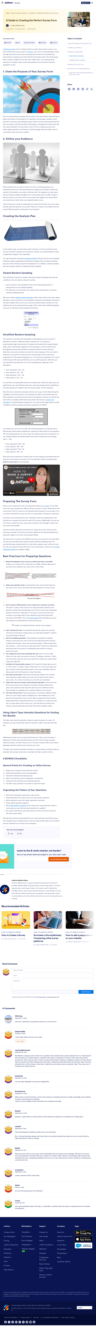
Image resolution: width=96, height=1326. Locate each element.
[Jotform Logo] (7, 2)
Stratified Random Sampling (77, 60)
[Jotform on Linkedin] (12, 1322)
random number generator (24, 297)
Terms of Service (52, 997)
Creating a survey (9, 49)
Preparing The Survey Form (75, 64)
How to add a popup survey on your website (79, 937)
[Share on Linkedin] (78, 89)
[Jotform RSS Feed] (23, 1322)
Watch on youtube (9, 493)
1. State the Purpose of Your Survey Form (79, 43)
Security (36, 1317)
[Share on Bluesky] (87, 89)
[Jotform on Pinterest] (27, 1322)
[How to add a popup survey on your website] (80, 920)
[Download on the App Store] (83, 1239)
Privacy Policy (42, 997)
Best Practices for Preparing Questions (78, 68)
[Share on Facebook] (74, 89)
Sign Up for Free (86, 3)
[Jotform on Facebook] (5, 1322)
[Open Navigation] (92, 2)
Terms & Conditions (10, 1317)
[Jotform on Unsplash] (34, 1322)
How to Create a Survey (13, 935)
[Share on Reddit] (83, 89)
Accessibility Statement (50, 1317)
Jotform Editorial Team (18, 25)
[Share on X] (69, 89)
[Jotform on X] (9, 1322)
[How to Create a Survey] (16, 920)
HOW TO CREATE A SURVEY (11, 932)
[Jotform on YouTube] (30, 1322)
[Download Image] (57, 110)
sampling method (31, 258)
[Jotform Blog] (19, 1322)
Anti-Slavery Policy (68, 1317)
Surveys (17, 3)
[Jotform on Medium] (16, 1322)
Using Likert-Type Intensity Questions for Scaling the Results (81, 73)
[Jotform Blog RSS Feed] (92, 89)
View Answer (20, 1041)
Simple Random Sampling (76, 56)
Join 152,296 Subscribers (58, 859)
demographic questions (18, 805)
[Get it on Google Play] (83, 1232)
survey (47, 506)
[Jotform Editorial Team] (7, 25)
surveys (30, 52)
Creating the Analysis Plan (74, 52)
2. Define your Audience (74, 47)
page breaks (34, 618)
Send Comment (86, 992)
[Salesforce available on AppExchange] (83, 1245)
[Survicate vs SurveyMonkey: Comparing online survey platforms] (48, 920)
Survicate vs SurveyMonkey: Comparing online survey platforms (48, 938)
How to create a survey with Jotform (22, 467)
